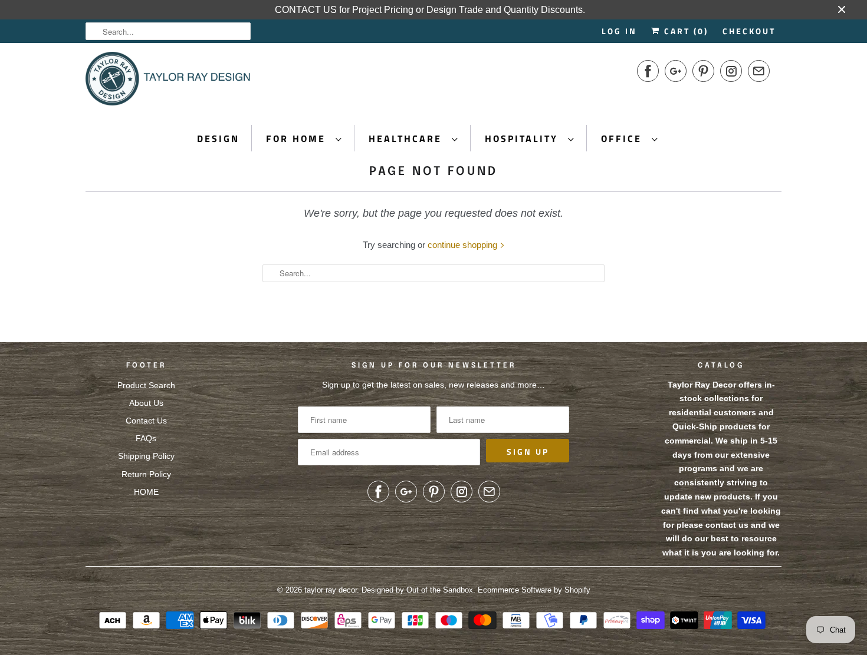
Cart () (684, 31)
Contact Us (146, 420)
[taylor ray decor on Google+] (676, 71)
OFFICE (623, 138)
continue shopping (464, 245)
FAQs (146, 438)
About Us (146, 403)
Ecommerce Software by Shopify (534, 589)
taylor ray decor (330, 589)
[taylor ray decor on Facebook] (648, 71)
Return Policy (146, 474)
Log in (619, 31)
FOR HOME (298, 138)
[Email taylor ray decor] (759, 71)
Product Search (146, 385)
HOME (146, 492)
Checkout (749, 31)
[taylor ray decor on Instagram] (731, 71)
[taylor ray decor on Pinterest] (703, 71)
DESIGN (218, 138)
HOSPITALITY (523, 138)
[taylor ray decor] (168, 82)
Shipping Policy (146, 456)
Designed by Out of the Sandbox (417, 589)
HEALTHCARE (407, 138)
